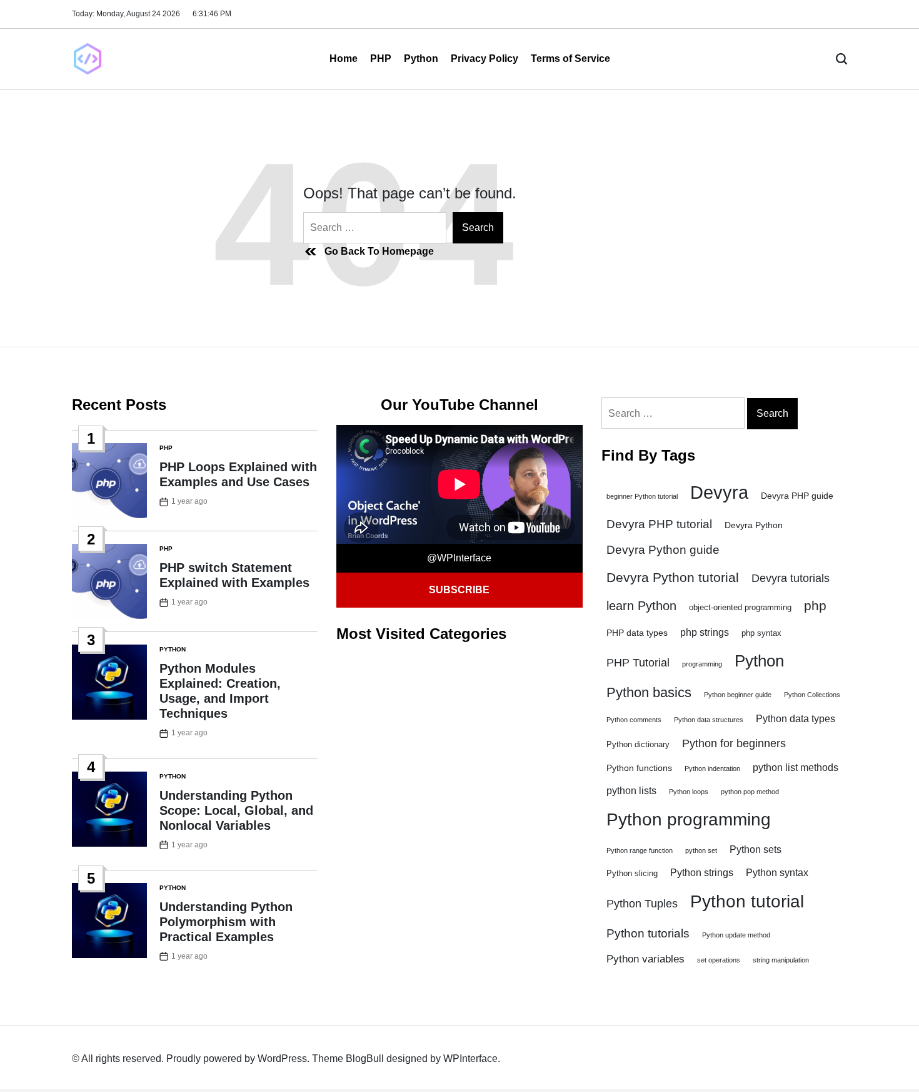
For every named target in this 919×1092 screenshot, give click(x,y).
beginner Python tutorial (642, 496)
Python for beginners (734, 743)
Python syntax (777, 872)
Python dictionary (638, 744)
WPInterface (470, 1058)
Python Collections (812, 694)
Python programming (688, 819)
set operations (718, 960)
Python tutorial (747, 901)
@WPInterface (459, 558)
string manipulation (781, 960)
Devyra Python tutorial (672, 577)
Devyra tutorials (790, 578)
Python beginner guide (737, 694)
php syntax (761, 633)
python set (701, 850)
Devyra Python (754, 525)
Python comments (633, 719)
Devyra (719, 492)
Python (421, 58)
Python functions (639, 768)
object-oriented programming (740, 607)
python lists (631, 790)
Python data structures (708, 719)
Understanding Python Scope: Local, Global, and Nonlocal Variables (236, 810)
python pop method (750, 791)
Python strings (701, 872)
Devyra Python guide (663, 549)
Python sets (755, 849)
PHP (380, 58)
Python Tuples (642, 903)
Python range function (639, 850)
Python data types (795, 718)
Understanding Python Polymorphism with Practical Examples (226, 922)
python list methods (795, 767)
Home (343, 58)
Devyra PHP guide (797, 496)
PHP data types (637, 633)
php (815, 605)
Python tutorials (648, 933)
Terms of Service (570, 58)
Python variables (645, 959)
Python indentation (712, 768)
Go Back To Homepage (379, 251)
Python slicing (632, 873)
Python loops (688, 791)
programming (702, 664)
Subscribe (459, 589)
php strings (704, 632)
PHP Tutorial (638, 662)
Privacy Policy (484, 58)
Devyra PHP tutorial (659, 524)
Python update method (736, 935)
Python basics (648, 692)
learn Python (641, 606)
